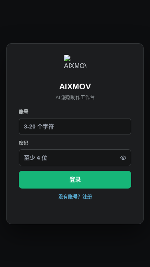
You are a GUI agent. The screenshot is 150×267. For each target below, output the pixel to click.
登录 (75, 179)
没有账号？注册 (75, 197)
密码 (23, 143)
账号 (23, 112)
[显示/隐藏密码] (123, 158)
